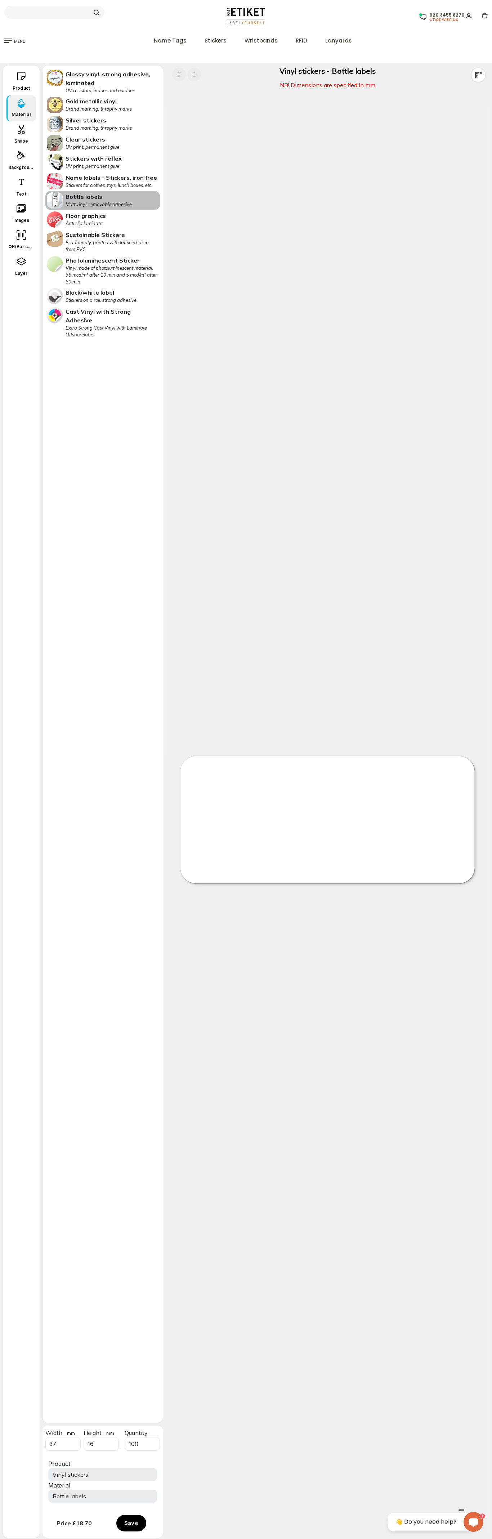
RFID (301, 40)
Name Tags (170, 40)
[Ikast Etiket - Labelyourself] (246, 17)
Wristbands (261, 40)
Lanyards (338, 40)
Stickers (216, 40)
